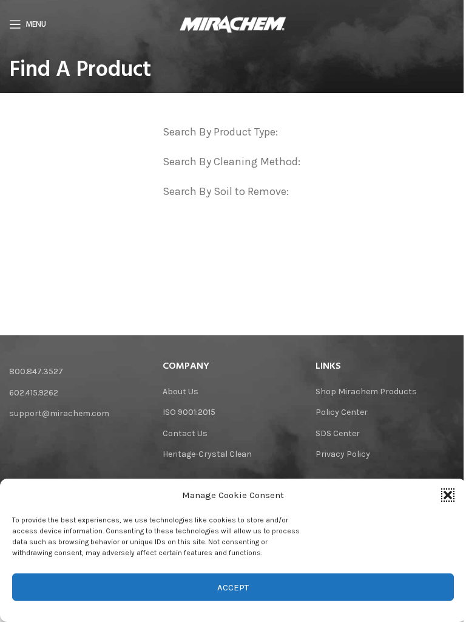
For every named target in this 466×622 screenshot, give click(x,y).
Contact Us (185, 433)
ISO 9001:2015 (189, 412)
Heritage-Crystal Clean (207, 454)
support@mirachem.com (59, 413)
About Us (180, 391)
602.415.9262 (33, 393)
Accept (233, 587)
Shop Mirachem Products (366, 391)
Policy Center (342, 412)
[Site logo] (233, 23)
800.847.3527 (36, 371)
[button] (448, 495)
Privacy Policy (343, 454)
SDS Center (338, 433)
